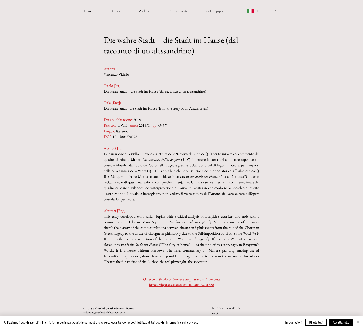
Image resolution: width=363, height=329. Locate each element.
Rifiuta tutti (316, 322)
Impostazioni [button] (293, 322)
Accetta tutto (341, 322)
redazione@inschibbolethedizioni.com (104, 312)
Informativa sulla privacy (182, 322)
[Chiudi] (357, 322)
